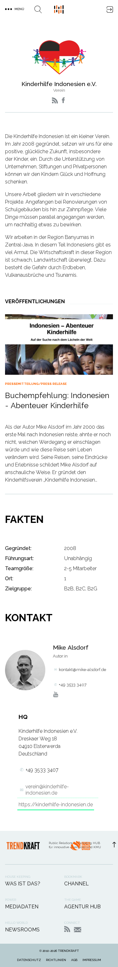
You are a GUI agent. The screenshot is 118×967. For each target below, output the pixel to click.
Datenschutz (29, 960)
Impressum (91, 960)
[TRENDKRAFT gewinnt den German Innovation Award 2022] (80, 847)
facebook (63, 100)
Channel (76, 884)
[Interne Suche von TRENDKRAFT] (38, 9)
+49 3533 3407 (73, 684)
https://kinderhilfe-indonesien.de (56, 805)
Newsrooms (22, 930)
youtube (56, 694)
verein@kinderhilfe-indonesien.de (47, 790)
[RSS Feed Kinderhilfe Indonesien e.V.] (55, 100)
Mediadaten (21, 907)
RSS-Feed (67, 929)
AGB (74, 960)
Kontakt (77, 929)
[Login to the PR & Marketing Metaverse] (110, 9)
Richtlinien (56, 960)
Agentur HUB (82, 907)
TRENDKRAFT (68, 951)
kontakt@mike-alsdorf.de (82, 669)
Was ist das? (22, 884)
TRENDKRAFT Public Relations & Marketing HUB (59, 9)
